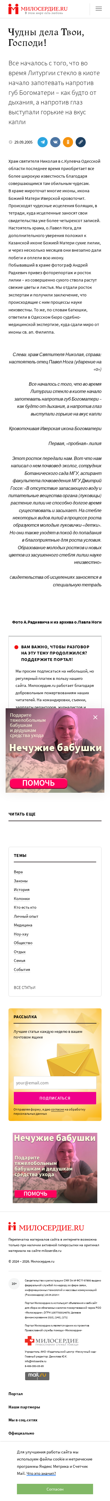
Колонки (22, 898)
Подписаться (54, 1098)
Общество (23, 942)
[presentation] (55, 1082)
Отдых (20, 951)
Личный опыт (26, 916)
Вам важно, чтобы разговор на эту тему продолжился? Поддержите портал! (55, 653)
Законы (21, 880)
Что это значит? (41, 1473)
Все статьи (25, 987)
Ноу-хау (21, 934)
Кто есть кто (25, 907)
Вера (18, 871)
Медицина (23, 925)
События (22, 969)
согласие (57, 1109)
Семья (19, 960)
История (22, 889)
